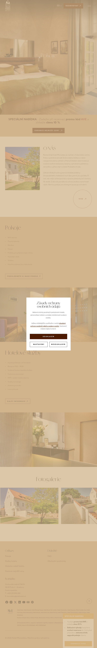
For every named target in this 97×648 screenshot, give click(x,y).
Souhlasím (48, 336)
